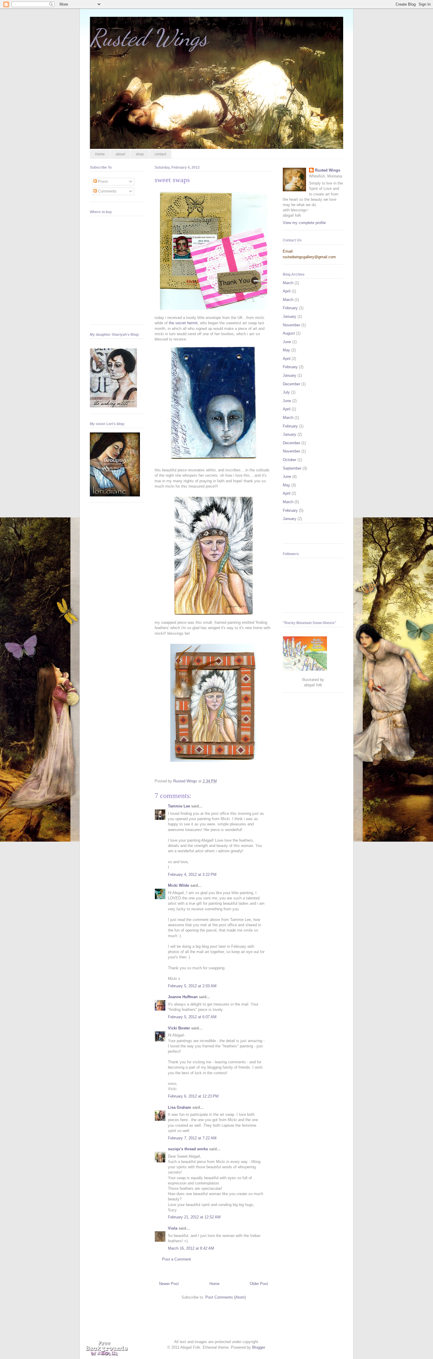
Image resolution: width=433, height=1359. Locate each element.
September (292, 468)
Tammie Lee (179, 806)
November (291, 325)
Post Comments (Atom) (225, 1297)
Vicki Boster (179, 1028)
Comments (107, 191)
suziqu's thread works (188, 1149)
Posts (102, 181)
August (289, 333)
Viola (172, 1228)
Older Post (259, 1283)
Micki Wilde (178, 885)
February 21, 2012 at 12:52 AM (194, 1217)
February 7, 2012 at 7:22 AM (192, 1138)
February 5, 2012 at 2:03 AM (192, 986)
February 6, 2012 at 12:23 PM (193, 1096)
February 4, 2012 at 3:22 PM (192, 874)
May (286, 350)
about (120, 154)
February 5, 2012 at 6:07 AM (192, 1017)
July (286, 392)
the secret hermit (183, 323)
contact (160, 154)
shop (140, 154)
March (288, 283)
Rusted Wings (149, 37)
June (287, 342)
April (286, 291)
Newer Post (169, 1283)
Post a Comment (176, 1259)
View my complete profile (304, 223)
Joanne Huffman (183, 997)
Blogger (258, 1347)
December (291, 384)
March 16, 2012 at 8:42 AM (191, 1248)
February (290, 308)
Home (100, 154)
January (289, 316)
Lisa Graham (180, 1107)
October (289, 460)
